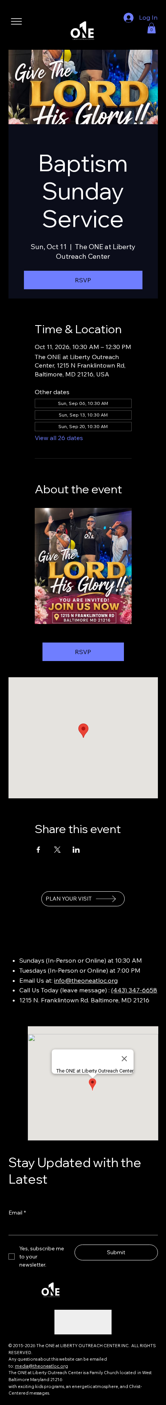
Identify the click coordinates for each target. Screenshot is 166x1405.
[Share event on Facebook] (38, 850)
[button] (151, 28)
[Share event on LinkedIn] (76, 850)
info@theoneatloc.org (86, 980)
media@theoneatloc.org (41, 1366)
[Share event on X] (57, 850)
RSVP (83, 280)
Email (17, 1212)
